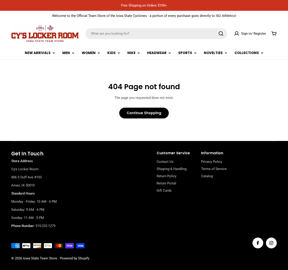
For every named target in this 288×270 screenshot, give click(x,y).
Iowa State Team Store (40, 258)
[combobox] (156, 33)
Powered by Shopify (74, 258)
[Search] (221, 33)
